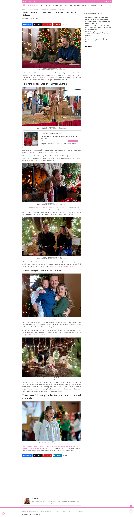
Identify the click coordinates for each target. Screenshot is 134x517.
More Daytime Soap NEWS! (93, 13)
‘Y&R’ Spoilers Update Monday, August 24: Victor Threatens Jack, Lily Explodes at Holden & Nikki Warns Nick (97, 33)
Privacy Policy (71, 511)
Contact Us (63, 511)
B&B (56, 5)
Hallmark (94, 5)
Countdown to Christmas (46, 77)
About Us (41, 511)
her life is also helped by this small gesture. (64, 266)
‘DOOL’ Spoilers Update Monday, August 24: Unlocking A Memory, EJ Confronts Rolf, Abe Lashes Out (98, 39)
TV (88, 5)
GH (53, 5)
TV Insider (34, 150)
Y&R (66, 5)
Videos (48, 5)
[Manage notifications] (3, 513)
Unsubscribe (80, 511)
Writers (47, 511)
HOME (42, 5)
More (100, 5)
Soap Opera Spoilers (32, 511)
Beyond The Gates (74, 5)
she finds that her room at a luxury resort (50, 208)
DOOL (61, 5)
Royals (84, 5)
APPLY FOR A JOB (54, 511)
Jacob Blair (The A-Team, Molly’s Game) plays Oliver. (42, 335)
